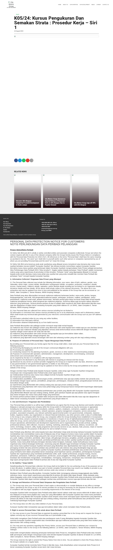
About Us (65, 4)
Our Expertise (74, 4)
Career (98, 4)
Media (93, 4)
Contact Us (105, 4)
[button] (16, 160)
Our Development (85, 4)
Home (59, 4)
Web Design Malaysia (12, 234)
